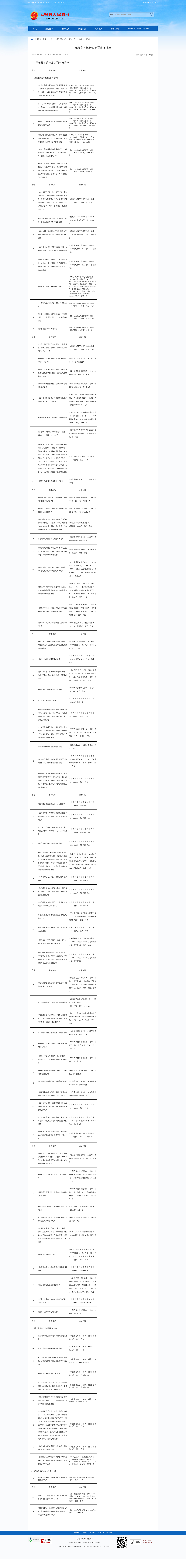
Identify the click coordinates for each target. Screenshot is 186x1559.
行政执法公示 (61, 39)
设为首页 (146, 2)
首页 (44, 39)
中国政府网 (32, 2)
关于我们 (155, 2)
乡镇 (80, 39)
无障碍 (53, 2)
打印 (152, 55)
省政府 (40, 2)
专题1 (51, 39)
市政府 (47, 2)
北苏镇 (87, 39)
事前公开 (72, 39)
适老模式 (61, 2)
